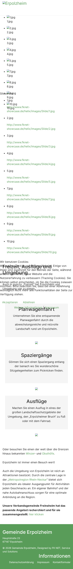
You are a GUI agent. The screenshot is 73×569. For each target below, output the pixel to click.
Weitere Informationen (28, 307)
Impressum (52, 307)
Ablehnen (29, 302)
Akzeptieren (10, 302)
